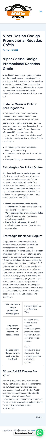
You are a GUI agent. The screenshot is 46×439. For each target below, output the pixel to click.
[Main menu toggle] (40, 11)
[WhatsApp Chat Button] (39, 432)
